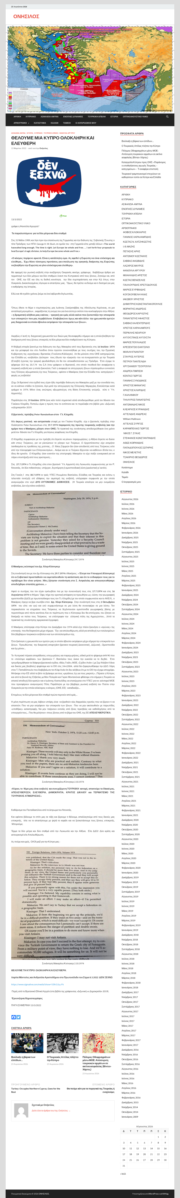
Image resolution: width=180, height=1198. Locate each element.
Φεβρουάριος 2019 (131, 925)
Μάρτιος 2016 (128, 1092)
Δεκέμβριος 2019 (130, 877)
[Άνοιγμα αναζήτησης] (167, 116)
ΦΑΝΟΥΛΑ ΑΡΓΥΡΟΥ (67, 133)
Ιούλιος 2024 (128, 618)
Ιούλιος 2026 (128, 504)
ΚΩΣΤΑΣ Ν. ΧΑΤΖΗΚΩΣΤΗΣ (137, 241)
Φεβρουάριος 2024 (131, 642)
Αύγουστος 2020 (130, 839)
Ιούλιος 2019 (128, 901)
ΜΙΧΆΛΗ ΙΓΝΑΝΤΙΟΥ (133, 351)
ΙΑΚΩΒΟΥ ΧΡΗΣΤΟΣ (133, 299)
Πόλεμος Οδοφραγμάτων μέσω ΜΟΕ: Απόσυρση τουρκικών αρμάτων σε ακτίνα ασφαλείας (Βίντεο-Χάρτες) (97, 1063)
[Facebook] (14, 1015)
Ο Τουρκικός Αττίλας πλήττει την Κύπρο (141, 145)
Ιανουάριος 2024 (130, 647)
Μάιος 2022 (127, 738)
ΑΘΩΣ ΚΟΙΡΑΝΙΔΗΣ (133, 442)
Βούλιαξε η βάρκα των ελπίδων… (138, 141)
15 (158, 1148)
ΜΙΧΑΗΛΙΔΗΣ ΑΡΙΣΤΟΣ (135, 275)
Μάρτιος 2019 (128, 920)
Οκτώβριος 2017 (130, 1001)
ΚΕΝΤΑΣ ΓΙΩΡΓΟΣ (132, 375)
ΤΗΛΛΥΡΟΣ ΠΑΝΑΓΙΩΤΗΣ (136, 399)
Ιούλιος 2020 (128, 843)
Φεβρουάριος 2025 (131, 585)
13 (144, 1148)
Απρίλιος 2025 (129, 575)
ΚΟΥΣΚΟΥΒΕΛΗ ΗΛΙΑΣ (135, 294)
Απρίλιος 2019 (129, 915)
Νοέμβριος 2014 (130, 1107)
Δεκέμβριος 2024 (130, 595)
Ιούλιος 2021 (128, 786)
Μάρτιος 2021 (128, 805)
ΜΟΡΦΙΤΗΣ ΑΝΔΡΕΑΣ (134, 308)
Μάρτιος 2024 (128, 638)
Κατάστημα (40, 123)
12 (137, 1148)
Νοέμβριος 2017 (130, 997)
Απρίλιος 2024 (129, 633)
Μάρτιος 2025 (128, 580)
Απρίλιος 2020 (129, 858)
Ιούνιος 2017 (128, 1021)
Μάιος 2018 (127, 968)
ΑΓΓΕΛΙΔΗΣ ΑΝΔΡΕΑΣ (135, 414)
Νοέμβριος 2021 (130, 767)
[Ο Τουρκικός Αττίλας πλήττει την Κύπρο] (63, 1044)
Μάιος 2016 (127, 1083)
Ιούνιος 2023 (128, 681)
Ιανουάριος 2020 (130, 872)
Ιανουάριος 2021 (130, 815)
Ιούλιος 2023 (128, 676)
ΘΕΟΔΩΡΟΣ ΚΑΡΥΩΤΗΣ (135, 313)
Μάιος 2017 (127, 1025)
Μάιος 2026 (127, 513)
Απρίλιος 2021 (129, 800)
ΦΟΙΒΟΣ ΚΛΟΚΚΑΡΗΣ (134, 232)
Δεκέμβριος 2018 (130, 934)
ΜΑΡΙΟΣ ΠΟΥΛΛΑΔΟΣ (134, 342)
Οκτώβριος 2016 (130, 1059)
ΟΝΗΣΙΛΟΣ (26, 16)
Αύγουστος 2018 (130, 954)
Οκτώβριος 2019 (130, 887)
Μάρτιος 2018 (128, 978)
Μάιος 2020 (127, 853)
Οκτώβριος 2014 (130, 1112)
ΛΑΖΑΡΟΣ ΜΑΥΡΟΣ (133, 265)
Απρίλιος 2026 (129, 518)
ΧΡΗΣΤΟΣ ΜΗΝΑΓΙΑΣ (134, 385)
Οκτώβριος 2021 (130, 772)
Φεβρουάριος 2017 (131, 1040)
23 (165, 1154)
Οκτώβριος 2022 (130, 714)
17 (123, 1154)
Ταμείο (67, 123)
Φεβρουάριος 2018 (131, 982)
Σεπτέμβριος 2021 (131, 776)
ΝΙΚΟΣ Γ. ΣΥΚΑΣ (131, 433)
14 (151, 1148)
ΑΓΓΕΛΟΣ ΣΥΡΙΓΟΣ (133, 423)
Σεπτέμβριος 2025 (131, 551)
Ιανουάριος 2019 (130, 930)
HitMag (165, 1194)
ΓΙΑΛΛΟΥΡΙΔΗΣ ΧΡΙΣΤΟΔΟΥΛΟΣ (140, 284)
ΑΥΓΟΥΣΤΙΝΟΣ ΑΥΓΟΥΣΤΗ (137, 337)
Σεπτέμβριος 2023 (131, 666)
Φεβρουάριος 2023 (131, 695)
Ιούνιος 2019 (128, 906)
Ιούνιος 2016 (128, 1078)
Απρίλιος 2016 (129, 1088)
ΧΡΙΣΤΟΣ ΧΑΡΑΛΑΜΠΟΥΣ (136, 328)
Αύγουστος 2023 (130, 671)
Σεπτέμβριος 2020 (131, 834)
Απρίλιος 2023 (129, 685)
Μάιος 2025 (127, 571)
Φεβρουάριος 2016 (131, 1097)
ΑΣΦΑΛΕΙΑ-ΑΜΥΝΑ (49, 116)
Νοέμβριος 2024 (130, 599)
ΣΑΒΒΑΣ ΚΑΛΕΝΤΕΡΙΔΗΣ (136, 323)
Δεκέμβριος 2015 (130, 1102)
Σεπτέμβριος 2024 (131, 609)
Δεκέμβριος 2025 (130, 537)
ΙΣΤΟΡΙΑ (114, 116)
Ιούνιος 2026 (128, 508)
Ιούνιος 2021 (128, 791)
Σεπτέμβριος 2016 (131, 1064)
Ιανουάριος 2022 (130, 757)
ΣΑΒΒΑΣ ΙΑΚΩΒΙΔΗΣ (134, 261)
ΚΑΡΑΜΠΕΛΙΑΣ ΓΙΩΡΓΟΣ (136, 428)
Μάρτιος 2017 (128, 1035)
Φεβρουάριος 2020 (131, 867)
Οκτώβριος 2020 (130, 829)
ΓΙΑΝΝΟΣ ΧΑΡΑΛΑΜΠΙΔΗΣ (137, 237)
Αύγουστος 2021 (130, 781)
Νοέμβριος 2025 (130, 542)
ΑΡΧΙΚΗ (17, 116)
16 (165, 1148)
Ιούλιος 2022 (128, 729)
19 (137, 1154)
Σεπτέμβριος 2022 (131, 719)
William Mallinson (132, 418)
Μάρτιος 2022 (128, 748)
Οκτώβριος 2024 (130, 604)
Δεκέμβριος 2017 (130, 992)
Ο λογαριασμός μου (86, 123)
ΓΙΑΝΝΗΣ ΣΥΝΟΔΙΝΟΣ (135, 380)
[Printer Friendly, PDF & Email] (63, 216)
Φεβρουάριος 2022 (131, 752)
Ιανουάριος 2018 (130, 987)
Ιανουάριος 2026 (130, 532)
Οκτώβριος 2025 (130, 547)
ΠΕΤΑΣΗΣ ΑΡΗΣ (131, 251)
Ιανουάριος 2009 (130, 1116)
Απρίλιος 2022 (129, 743)
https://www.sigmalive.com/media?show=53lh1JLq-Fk (37, 984)
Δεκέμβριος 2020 (130, 820)
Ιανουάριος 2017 (130, 1045)
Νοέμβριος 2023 (130, 657)
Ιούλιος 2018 (128, 958)
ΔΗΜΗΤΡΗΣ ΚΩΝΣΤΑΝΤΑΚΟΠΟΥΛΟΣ (142, 304)
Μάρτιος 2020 (128, 863)
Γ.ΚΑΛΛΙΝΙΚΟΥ (130, 395)
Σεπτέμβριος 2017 (131, 1006)
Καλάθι (54, 123)
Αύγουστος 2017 (130, 1011)
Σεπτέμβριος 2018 (131, 949)
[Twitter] (18, 1015)
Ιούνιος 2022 (128, 733)
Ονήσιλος (44, 148)
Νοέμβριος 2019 (130, 882)
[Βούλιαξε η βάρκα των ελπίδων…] (27, 1044)
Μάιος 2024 (127, 628)
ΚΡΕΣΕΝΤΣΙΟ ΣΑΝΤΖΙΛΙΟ (136, 347)
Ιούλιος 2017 (128, 1016)
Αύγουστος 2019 (130, 896)
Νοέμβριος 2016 (130, 1054)
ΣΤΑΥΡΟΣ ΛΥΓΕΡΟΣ (133, 356)
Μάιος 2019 (127, 910)
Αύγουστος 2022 (130, 724)
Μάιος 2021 (127, 796)
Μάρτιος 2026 (128, 523)
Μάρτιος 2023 (128, 690)
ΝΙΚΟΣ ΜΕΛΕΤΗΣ (132, 452)
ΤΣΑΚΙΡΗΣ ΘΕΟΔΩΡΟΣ (135, 457)
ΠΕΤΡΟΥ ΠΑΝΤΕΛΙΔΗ (134, 361)
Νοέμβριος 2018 (130, 939)
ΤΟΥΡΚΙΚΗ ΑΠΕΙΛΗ (97, 116)
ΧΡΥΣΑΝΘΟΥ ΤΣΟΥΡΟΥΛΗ (137, 366)
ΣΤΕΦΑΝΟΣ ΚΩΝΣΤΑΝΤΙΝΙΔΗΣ (139, 438)
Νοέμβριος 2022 (130, 709)
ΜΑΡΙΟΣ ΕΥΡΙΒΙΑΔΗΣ (134, 289)
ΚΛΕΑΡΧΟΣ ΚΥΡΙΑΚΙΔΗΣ (136, 409)
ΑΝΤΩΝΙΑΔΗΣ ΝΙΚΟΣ (134, 404)
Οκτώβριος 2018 (130, 944)
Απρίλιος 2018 (129, 973)
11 (130, 1148)
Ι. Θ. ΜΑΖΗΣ (129, 246)
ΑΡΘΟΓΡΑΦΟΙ (20, 123)
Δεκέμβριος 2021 (130, 762)
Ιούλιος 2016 (128, 1073)
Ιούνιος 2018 (128, 963)
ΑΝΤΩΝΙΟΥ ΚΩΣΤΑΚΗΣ (135, 256)
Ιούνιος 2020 (128, 848)
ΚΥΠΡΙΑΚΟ (31, 116)
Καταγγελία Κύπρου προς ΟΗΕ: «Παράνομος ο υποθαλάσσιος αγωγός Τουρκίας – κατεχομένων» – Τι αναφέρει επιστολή (144, 165)
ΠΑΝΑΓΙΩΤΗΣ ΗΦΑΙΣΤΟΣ (136, 318)
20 (144, 1154)
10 (123, 1148)
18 (130, 1154)
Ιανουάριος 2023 (130, 700)
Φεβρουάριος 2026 (131, 527)
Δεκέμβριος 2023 (130, 652)
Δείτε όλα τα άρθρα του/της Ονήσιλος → (51, 1110)
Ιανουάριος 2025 (130, 590)
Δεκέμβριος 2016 (130, 1049)
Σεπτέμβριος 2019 (131, 891)
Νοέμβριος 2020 (130, 824)
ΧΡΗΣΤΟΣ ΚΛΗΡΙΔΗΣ (134, 390)
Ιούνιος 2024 (128, 623)
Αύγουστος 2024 (130, 614)
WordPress (154, 1194)
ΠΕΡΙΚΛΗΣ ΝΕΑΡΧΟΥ (134, 332)
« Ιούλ (123, 1173)
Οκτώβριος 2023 (130, 662)
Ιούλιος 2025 (128, 561)
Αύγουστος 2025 (130, 556)
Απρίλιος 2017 (129, 1030)
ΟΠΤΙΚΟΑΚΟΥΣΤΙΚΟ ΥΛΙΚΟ (135, 116)
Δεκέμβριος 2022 (130, 705)
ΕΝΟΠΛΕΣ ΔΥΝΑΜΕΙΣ (73, 116)
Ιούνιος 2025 (128, 566)
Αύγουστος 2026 (130, 499)
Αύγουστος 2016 (130, 1068)
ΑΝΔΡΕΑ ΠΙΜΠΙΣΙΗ (133, 371)
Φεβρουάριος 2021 (131, 810)
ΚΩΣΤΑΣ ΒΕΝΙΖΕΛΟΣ (134, 280)
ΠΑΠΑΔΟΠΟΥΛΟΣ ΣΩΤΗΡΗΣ (138, 447)
